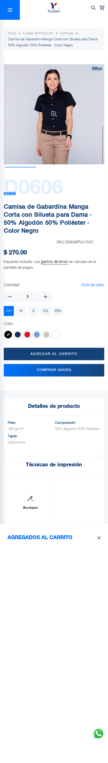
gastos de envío (54, 262)
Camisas (66, 33)
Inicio (12, 33)
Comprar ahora (54, 370)
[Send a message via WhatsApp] (98, 733)
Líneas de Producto (38, 33)
